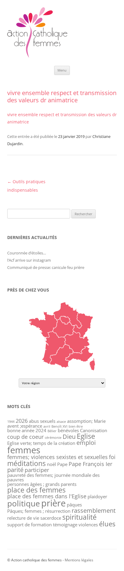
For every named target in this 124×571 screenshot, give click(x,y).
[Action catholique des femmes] (37, 56)
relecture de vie (23, 518)
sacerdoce (50, 518)
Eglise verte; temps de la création (41, 443)
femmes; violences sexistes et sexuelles (57, 457)
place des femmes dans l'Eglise (46, 496)
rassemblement (94, 510)
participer (37, 470)
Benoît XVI (59, 426)
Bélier (52, 431)
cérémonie (53, 437)
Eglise (86, 436)
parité (15, 470)
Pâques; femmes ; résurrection (38, 511)
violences (88, 525)
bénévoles (68, 430)
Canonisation (93, 430)
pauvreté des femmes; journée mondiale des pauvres (53, 477)
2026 (22, 420)
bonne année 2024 (26, 430)
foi (112, 457)
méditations (26, 463)
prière (53, 503)
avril (46, 426)
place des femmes (36, 490)
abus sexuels (42, 421)
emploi (86, 443)
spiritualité (79, 517)
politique (23, 503)
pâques (74, 505)
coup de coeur (25, 436)
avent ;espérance (24, 426)
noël (51, 464)
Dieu (69, 436)
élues (107, 523)
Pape (62, 464)
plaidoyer (97, 496)
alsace (61, 421)
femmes (23, 450)
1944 (10, 421)
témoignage (65, 525)
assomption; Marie (86, 421)
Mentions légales (79, 560)
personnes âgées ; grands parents (41, 484)
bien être (76, 426)
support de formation (29, 525)
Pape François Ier (90, 463)
